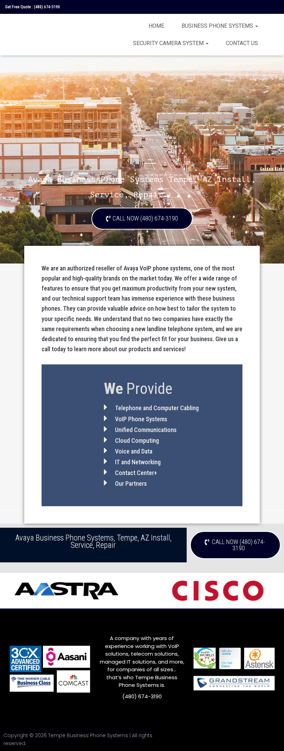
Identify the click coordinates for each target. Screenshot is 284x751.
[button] (142, 219)
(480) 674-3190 (47, 7)
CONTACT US (242, 43)
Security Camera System (169, 43)
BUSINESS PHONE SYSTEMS (218, 26)
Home (156, 26)
